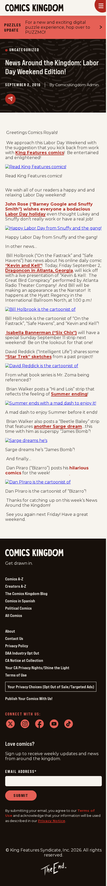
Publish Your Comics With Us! (28, 698)
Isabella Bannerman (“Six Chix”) (41, 332)
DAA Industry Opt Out (22, 653)
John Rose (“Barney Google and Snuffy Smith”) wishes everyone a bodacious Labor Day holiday (49, 209)
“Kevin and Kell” (23, 265)
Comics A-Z (14, 578)
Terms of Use (16, 675)
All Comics (13, 615)
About (10, 631)
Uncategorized (24, 50)
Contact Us (14, 638)
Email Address (21, 772)
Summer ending (69, 394)
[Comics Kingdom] (34, 553)
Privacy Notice (51, 821)
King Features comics (39, 152)
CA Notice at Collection (24, 660)
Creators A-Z (15, 586)
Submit (21, 795)
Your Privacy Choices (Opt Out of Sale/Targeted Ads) (51, 686)
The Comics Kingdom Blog (26, 593)
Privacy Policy (16, 645)
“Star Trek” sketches (28, 356)
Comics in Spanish (20, 600)
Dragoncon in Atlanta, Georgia (39, 270)
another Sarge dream (58, 426)
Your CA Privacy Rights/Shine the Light (37, 667)
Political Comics (18, 608)
